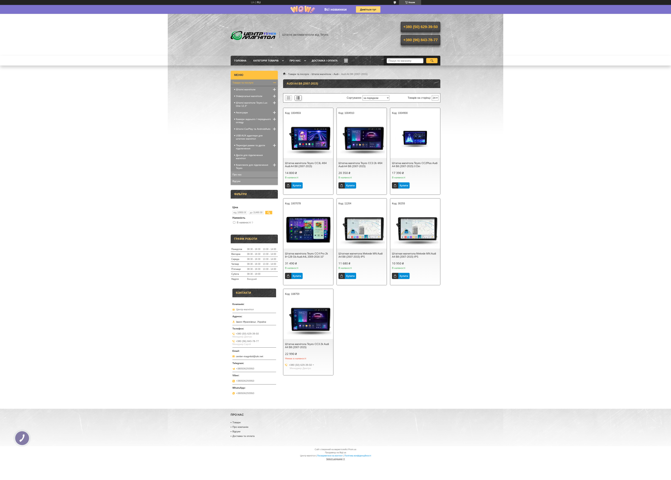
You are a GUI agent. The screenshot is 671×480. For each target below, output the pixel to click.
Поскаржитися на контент (330, 455)
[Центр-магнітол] (253, 34)
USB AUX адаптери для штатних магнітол (249, 137)
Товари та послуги (298, 74)
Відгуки (236, 181)
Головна (240, 60)
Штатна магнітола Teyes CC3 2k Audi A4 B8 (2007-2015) (307, 346)
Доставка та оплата (243, 436)
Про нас (295, 60)
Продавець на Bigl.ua (335, 452)
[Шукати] (432, 60)
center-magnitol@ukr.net (249, 356)
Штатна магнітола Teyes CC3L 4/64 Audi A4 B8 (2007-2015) (306, 165)
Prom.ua (352, 449)
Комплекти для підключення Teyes (252, 166)
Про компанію (240, 427)
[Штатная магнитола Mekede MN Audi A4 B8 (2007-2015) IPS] (361, 229)
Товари (236, 422)
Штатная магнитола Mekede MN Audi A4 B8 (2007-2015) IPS (360, 255)
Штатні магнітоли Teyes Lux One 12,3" (251, 104)
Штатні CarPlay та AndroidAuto (253, 129)
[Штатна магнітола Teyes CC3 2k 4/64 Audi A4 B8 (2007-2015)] (361, 139)
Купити (297, 185)
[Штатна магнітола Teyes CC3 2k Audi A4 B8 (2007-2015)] (308, 320)
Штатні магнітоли (321, 74)
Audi (336, 74)
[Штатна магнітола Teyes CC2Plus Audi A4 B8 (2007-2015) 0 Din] (415, 139)
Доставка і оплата (325, 60)
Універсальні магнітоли (249, 96)
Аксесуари (242, 112)
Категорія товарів (266, 60)
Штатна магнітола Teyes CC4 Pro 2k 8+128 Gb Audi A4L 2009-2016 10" (306, 255)
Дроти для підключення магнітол (249, 157)
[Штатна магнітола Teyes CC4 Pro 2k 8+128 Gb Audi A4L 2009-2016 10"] (308, 229)
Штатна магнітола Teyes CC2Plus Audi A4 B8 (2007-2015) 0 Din (414, 165)
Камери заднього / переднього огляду (253, 121)
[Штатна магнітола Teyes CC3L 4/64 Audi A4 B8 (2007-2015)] (308, 139)
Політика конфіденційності (357, 455)
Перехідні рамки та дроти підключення (250, 147)
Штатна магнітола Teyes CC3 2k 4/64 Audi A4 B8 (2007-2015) (360, 165)
